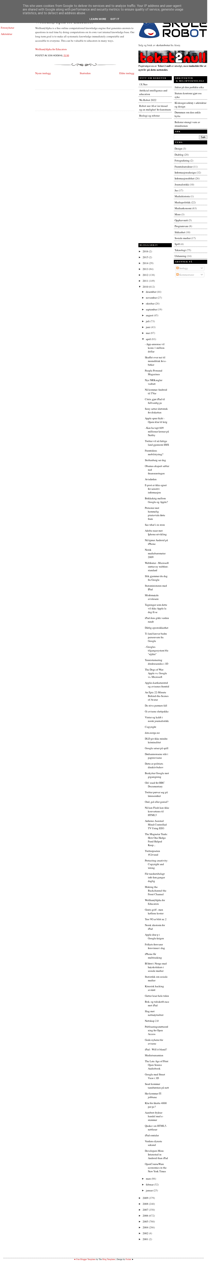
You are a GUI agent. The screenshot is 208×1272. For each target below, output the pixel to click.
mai (148, 333)
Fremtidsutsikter (183, 166)
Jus (176, 190)
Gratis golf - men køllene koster (154, 911)
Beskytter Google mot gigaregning (157, 775)
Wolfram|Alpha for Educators (51, 49)
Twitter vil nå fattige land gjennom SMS (157, 442)
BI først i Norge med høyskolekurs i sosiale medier (156, 967)
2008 (146, 1204)
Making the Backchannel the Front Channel (155, 890)
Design (178, 148)
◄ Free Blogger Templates (85, 1259)
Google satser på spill (156, 748)
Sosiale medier (183, 238)
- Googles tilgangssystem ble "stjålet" (156, 650)
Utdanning (180, 256)
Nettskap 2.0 (152, 1021)
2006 (146, 1215)
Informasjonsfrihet (184, 178)
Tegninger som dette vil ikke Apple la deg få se (156, 608)
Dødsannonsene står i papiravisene (156, 756)
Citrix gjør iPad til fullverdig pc (155, 401)
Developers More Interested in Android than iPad (156, 1154)
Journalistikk (182, 184)
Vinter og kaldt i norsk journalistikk (157, 719)
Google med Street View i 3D (155, 1076)
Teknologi (180, 250)
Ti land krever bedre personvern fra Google (156, 637)
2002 (146, 1233)
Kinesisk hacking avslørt (154, 988)
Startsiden (85, 73)
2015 (146, 257)
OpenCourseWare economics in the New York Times (156, 1167)
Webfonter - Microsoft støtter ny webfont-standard (157, 566)
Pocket (128, 1259)
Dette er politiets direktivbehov (154, 765)
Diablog (179, 154)
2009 (146, 1198)
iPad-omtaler (152, 1135)
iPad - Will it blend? (156, 1049)
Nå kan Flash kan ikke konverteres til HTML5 (157, 811)
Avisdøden (151, 479)
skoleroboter (163, 45)
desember (151, 292)
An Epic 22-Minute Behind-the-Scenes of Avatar (157, 695)
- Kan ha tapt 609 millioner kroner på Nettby (157, 431)
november (151, 297)
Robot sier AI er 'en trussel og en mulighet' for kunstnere (155, 107)
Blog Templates (108, 1259)
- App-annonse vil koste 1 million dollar (154, 347)
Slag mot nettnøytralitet (154, 1013)
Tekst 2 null (164, 66)
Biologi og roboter (149, 115)
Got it (114, 19)
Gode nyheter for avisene (154, 1041)
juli (148, 321)
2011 (146, 281)
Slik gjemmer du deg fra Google (156, 578)
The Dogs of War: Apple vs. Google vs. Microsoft (156, 673)
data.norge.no (152, 733)
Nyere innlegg (43, 73)
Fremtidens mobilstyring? (154, 452)
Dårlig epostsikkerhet (156, 627)
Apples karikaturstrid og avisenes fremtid (157, 684)
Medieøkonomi (183, 208)
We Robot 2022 (147, 100)
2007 (146, 1209)
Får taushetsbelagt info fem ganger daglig (155, 877)
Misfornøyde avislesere (152, 597)
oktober (150, 303)
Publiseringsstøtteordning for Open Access (156, 1030)
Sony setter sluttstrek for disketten (156, 410)
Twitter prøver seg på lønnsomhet (156, 794)
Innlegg (183, 268)
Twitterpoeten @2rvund (152, 852)
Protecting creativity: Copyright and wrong (156, 864)
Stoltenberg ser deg (155, 460)
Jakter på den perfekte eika (189, 87)
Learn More (97, 19)
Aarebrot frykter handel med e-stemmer (154, 1116)
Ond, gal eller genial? (156, 802)
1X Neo (143, 84)
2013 (146, 269)
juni (148, 327)
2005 (146, 1221)
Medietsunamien (154, 1055)
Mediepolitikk (183, 202)
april (149, 339)
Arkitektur (6, 34)
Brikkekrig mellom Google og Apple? (156, 500)
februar (150, 1184)
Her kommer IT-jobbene (153, 1095)
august (150, 315)
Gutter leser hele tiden (157, 996)
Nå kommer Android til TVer (156, 391)
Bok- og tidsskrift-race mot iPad (157, 1003)
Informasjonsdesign (185, 172)
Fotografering (182, 160)
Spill (177, 244)
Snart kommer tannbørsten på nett (157, 1085)
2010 (146, 286)
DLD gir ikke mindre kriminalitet (156, 740)
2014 (146, 263)
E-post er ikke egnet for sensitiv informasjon (156, 488)
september (152, 309)
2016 (146, 251)
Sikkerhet (180, 232)
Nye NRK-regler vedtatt (153, 382)
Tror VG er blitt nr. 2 (156, 919)
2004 (146, 1227)
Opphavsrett (181, 220)
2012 (146, 275)
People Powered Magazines (153, 372)
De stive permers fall (156, 705)
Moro (178, 214)
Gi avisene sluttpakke (157, 711)
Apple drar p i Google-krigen (154, 936)
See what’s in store (155, 525)
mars (149, 1178)
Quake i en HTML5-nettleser (156, 1127)
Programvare (181, 226)
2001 (146, 1239)
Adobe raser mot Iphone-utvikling (156, 532)
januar (149, 1190)
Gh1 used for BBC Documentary (155, 784)
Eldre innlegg (126, 73)
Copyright (150, 727)
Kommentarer (186, 274)
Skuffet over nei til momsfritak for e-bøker (155, 360)
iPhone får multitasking (153, 955)
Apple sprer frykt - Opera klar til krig (156, 420)
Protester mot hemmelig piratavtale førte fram (155, 513)
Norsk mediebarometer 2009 (155, 553)
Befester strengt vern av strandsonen (187, 124)
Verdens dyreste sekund (153, 1143)
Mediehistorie (182, 196)
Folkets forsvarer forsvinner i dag (155, 946)
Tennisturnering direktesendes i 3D (156, 661)
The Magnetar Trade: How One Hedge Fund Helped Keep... (156, 839)
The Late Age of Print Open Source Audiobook (156, 1064)
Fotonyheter (7, 27)
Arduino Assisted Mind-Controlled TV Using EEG (156, 824)
